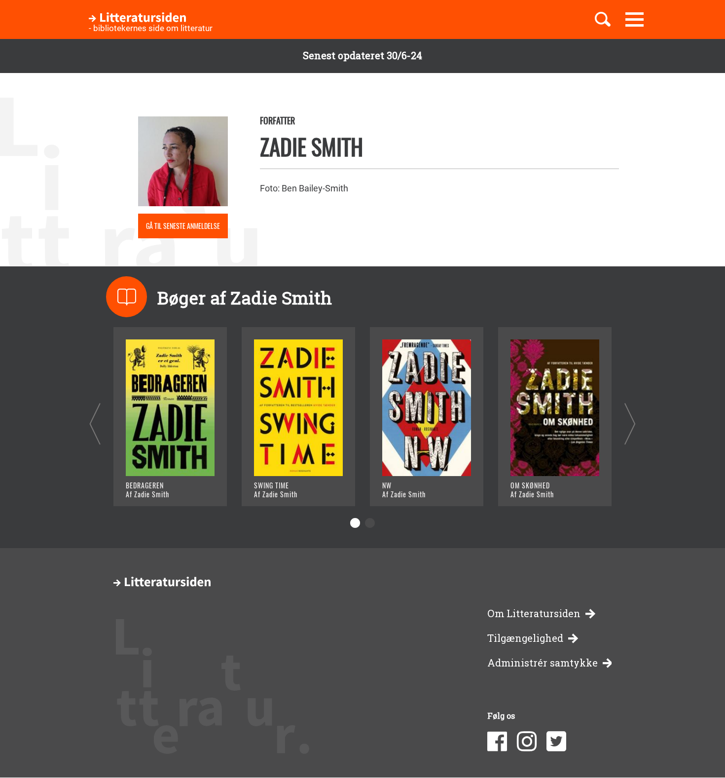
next (630, 424)
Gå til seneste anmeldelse (183, 226)
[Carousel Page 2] (370, 523)
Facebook (497, 741)
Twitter (556, 741)
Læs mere (158, 486)
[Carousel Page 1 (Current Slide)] (355, 523)
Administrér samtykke (542, 662)
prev (95, 424)
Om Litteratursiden (533, 613)
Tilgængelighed (525, 638)
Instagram (527, 741)
